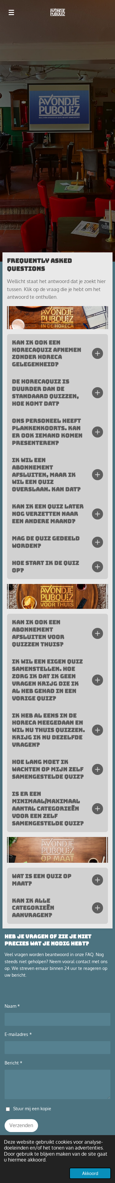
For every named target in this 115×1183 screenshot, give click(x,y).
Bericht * (13, 1062)
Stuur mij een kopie (32, 1108)
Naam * (12, 1006)
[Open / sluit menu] (11, 12)
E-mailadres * (18, 1034)
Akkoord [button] (90, 1173)
